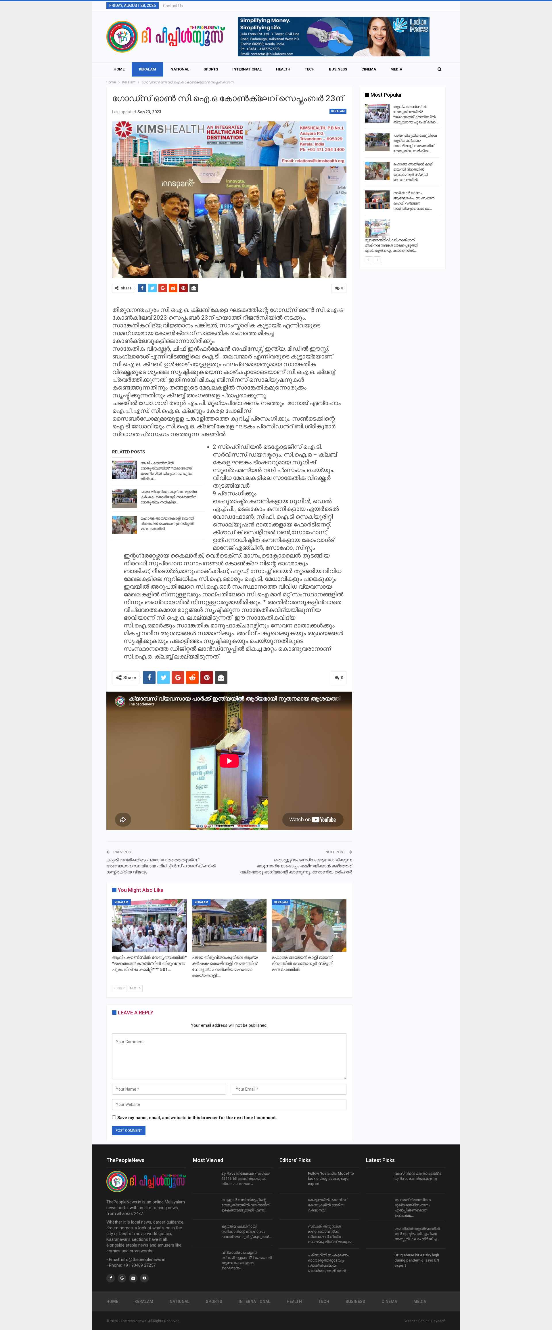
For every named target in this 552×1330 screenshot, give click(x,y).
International (247, 69)
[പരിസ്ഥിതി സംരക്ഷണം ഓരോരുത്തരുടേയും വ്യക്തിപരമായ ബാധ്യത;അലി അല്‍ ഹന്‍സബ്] (291, 1262)
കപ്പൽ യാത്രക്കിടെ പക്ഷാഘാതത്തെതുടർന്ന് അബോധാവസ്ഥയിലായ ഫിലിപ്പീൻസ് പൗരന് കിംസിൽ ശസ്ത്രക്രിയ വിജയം (161, 866)
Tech (310, 69)
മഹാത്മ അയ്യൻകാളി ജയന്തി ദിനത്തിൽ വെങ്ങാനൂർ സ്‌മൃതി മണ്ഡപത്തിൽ (167, 523)
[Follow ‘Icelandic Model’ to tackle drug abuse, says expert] (291, 1180)
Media (396, 69)
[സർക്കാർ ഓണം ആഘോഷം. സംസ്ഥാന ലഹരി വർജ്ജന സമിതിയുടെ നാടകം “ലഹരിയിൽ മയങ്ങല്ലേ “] (377, 199)
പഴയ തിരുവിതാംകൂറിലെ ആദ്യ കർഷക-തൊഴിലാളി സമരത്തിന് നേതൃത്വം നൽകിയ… (169, 497)
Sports (211, 69)
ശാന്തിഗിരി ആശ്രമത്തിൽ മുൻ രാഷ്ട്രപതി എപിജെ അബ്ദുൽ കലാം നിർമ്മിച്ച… (417, 1233)
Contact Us (173, 5)
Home (119, 69)
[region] (334, 36)
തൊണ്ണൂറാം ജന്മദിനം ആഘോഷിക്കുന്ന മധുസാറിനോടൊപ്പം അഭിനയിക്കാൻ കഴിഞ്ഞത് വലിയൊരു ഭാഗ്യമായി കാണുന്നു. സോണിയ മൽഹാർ (296, 866)
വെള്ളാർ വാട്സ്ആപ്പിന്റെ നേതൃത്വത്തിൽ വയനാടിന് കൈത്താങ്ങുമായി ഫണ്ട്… (245, 1205)
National (179, 69)
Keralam (147, 69)
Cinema (368, 69)
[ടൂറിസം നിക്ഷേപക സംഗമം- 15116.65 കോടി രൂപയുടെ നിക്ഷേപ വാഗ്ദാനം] (205, 1180)
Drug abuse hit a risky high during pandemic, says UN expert (416, 1260)
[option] (402, 179)
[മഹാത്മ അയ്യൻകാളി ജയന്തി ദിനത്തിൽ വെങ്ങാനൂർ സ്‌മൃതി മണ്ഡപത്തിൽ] (124, 525)
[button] (334, 36)
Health (283, 69)
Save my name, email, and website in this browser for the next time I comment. (197, 1117)
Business (338, 69)
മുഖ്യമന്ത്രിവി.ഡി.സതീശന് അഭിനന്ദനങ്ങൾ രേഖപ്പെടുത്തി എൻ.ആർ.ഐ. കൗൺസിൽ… (391, 245)
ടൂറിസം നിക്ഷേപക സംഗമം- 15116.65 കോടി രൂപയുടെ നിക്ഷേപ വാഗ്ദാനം (245, 1178)
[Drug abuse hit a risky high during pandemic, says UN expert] (378, 1262)
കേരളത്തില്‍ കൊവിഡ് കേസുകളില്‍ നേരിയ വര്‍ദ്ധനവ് (327, 1205)
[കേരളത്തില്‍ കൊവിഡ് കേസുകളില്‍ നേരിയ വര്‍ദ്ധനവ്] (291, 1206)
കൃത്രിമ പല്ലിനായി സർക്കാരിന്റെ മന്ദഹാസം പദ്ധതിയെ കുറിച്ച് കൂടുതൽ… (246, 1231)
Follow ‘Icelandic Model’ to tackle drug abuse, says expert (331, 1178)
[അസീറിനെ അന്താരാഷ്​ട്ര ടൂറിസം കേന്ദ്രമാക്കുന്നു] (378, 1180)
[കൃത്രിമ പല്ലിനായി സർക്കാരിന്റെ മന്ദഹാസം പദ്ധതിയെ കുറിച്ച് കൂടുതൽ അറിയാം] (205, 1233)
